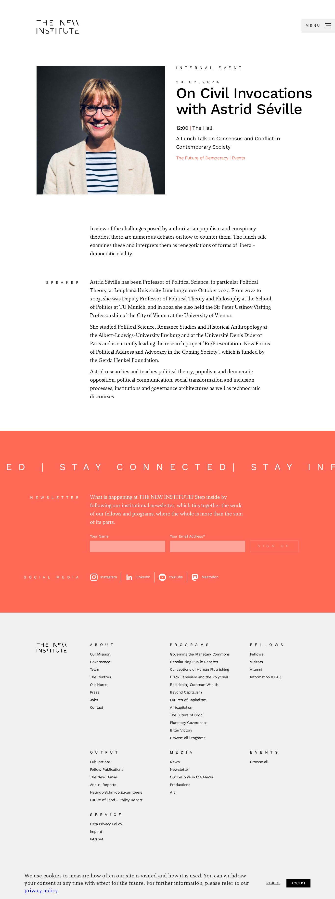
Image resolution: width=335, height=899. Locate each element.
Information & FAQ (265, 677)
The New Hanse (103, 777)
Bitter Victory (181, 730)
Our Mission (100, 654)
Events (238, 157)
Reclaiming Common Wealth (194, 684)
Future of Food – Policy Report (116, 800)
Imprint (96, 831)
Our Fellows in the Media (191, 777)
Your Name (99, 536)
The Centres (100, 677)
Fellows (256, 654)
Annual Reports (103, 785)
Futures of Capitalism (188, 700)
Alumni (256, 669)
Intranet (96, 839)
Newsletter (179, 769)
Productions (180, 785)
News (175, 762)
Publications (100, 762)
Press (95, 692)
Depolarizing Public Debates (194, 662)
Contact (96, 707)
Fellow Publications (106, 769)
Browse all (259, 762)
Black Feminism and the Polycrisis (199, 677)
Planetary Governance (188, 722)
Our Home (99, 684)
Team (94, 669)
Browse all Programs (187, 738)
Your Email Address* (187, 536)
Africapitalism (181, 707)
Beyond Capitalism (186, 692)
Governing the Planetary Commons (200, 654)
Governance (100, 662)
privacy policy (41, 890)
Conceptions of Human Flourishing (199, 669)
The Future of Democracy (203, 157)
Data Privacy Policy (106, 824)
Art (172, 792)
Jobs (94, 700)
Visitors (256, 662)
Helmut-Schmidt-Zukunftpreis (116, 792)
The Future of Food (186, 715)
